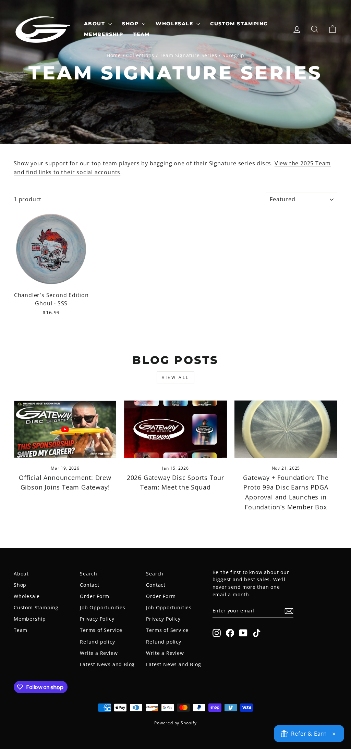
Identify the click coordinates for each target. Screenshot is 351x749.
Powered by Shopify (175, 723)
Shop (131, 24)
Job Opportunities (102, 607)
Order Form (94, 596)
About (95, 24)
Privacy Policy (97, 618)
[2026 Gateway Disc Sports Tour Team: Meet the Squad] (175, 429)
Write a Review (99, 653)
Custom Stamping (239, 24)
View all (175, 377)
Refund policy (97, 641)
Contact (89, 585)
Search (88, 573)
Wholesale (175, 24)
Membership (103, 34)
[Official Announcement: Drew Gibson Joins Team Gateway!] (65, 429)
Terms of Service (101, 630)
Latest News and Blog (107, 664)
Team (141, 34)
